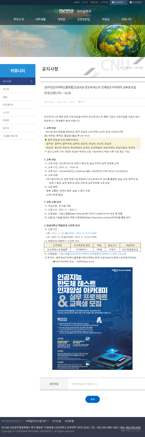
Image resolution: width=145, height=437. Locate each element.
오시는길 (56, 421)
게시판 (6, 89)
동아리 (6, 128)
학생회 (6, 120)
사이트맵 (104, 2)
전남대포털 (136, 2)
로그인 (85, 2)
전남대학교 (119, 2)
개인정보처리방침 (10, 421)
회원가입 (94, 2)
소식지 (6, 112)
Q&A (5, 96)
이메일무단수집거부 (36, 421)
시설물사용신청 (10, 135)
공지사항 (7, 81)
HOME (76, 2)
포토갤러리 (8, 104)
